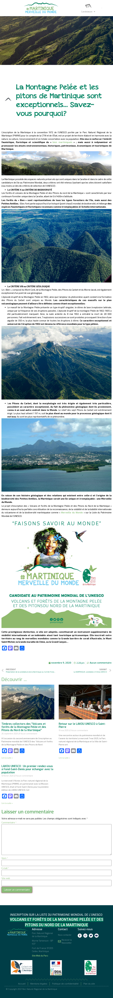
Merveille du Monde (72, 512)
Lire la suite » (7, 758)
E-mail (5, 868)
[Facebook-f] (80, 936)
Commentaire (8, 823)
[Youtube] (96, 936)
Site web (5, 878)
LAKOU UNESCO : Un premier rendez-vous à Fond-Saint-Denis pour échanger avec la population (27, 769)
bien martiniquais (62, 142)
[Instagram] (85, 936)
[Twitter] (91, 936)
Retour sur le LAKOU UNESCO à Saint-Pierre (82, 725)
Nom (4, 858)
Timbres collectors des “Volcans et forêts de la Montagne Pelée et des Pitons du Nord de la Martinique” (23, 727)
